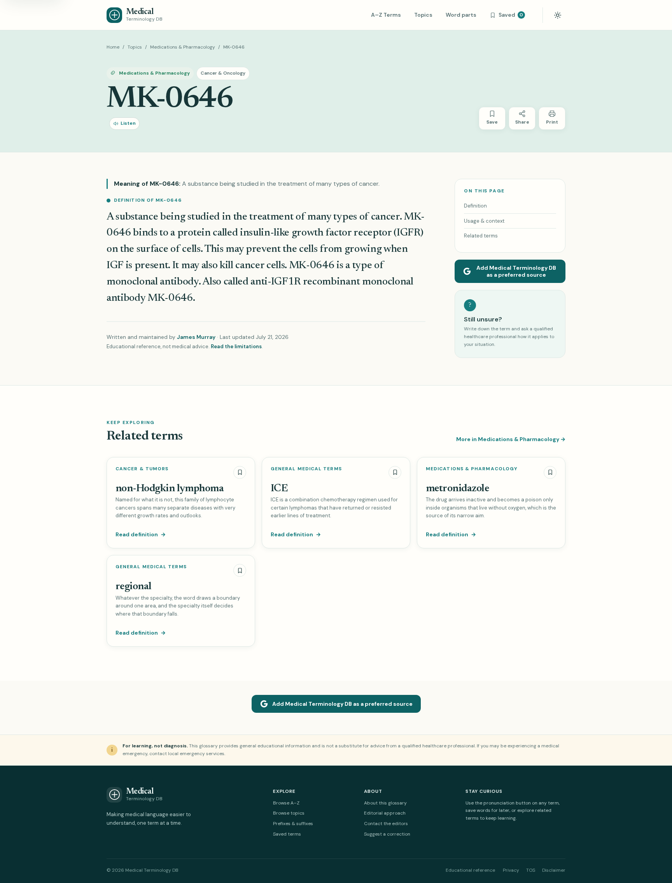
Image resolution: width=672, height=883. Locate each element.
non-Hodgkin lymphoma (170, 488)
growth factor (322, 233)
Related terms (481, 235)
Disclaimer (553, 870)
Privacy (511, 870)
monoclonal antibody (153, 282)
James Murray (196, 336)
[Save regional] (239, 570)
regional (134, 586)
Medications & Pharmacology (182, 47)
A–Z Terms (386, 14)
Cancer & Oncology (223, 73)
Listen (128, 123)
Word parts (461, 14)
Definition (475, 205)
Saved (511, 14)
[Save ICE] (394, 472)
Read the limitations (236, 346)
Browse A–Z (286, 803)
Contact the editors (386, 823)
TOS (530, 870)
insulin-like (266, 233)
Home (113, 47)
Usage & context (484, 221)
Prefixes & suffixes (293, 823)
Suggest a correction (387, 834)
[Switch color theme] (557, 15)
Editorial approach (385, 813)
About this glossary (385, 803)
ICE (279, 488)
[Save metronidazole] (550, 472)
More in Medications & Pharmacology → (510, 439)
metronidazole (457, 488)
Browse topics (288, 813)
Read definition (141, 534)
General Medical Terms (306, 469)
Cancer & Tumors (142, 469)
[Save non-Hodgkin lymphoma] (239, 472)
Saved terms (287, 834)
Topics (423, 14)
